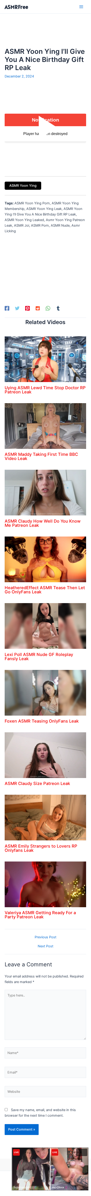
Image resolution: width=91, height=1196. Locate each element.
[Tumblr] (58, 308)
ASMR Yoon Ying (23, 185)
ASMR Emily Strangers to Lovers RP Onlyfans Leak (41, 848)
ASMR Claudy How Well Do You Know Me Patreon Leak (43, 523)
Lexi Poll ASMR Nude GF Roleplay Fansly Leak (39, 656)
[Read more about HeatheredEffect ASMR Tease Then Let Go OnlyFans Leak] (45, 559)
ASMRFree (16, 6)
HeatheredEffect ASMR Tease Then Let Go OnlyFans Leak (45, 589)
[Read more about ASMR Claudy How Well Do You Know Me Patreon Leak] (45, 492)
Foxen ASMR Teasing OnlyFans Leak (42, 720)
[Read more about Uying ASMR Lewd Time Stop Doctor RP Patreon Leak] (45, 359)
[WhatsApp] (48, 308)
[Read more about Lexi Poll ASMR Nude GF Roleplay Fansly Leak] (45, 626)
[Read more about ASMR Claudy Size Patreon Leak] (45, 755)
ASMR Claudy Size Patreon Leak (37, 783)
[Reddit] (37, 308)
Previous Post (45, 937)
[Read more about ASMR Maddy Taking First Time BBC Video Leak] (45, 426)
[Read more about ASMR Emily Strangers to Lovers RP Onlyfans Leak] (45, 817)
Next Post (45, 946)
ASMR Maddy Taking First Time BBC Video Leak (41, 456)
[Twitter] (17, 308)
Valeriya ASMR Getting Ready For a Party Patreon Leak (40, 914)
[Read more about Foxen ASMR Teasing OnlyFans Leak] (45, 692)
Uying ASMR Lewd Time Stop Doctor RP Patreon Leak (45, 389)
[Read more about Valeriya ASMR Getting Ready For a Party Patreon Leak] (45, 884)
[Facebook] (7, 308)
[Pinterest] (27, 308)
